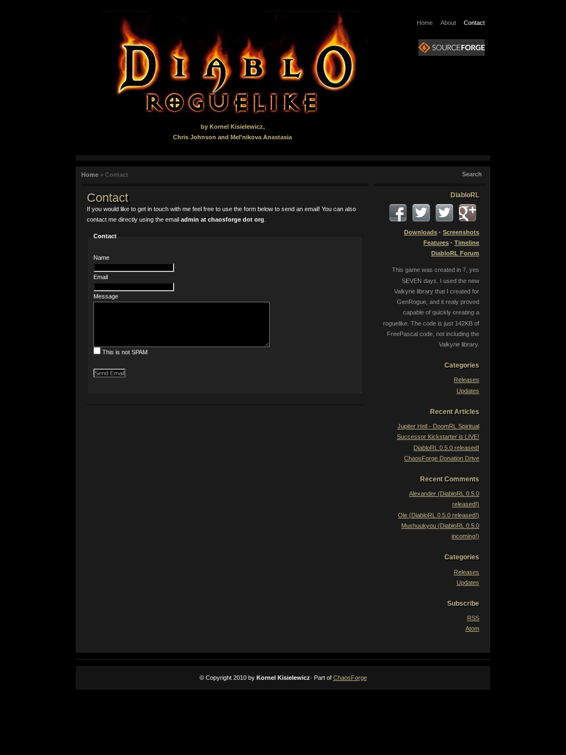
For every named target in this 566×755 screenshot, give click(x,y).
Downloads (420, 232)
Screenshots (461, 232)
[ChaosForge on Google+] (467, 213)
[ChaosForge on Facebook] (398, 213)
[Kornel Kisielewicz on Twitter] (444, 213)
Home (425, 22)
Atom (472, 628)
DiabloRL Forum (455, 253)
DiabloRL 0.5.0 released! (446, 447)
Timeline (466, 242)
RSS (473, 618)
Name (101, 257)
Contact (474, 22)
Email (100, 277)
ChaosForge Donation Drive (441, 458)
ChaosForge (350, 677)
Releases (466, 379)
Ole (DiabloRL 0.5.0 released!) (438, 515)
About (448, 22)
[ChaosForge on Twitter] (421, 213)
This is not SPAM (125, 352)
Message (105, 296)
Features (436, 242)
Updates (468, 390)
